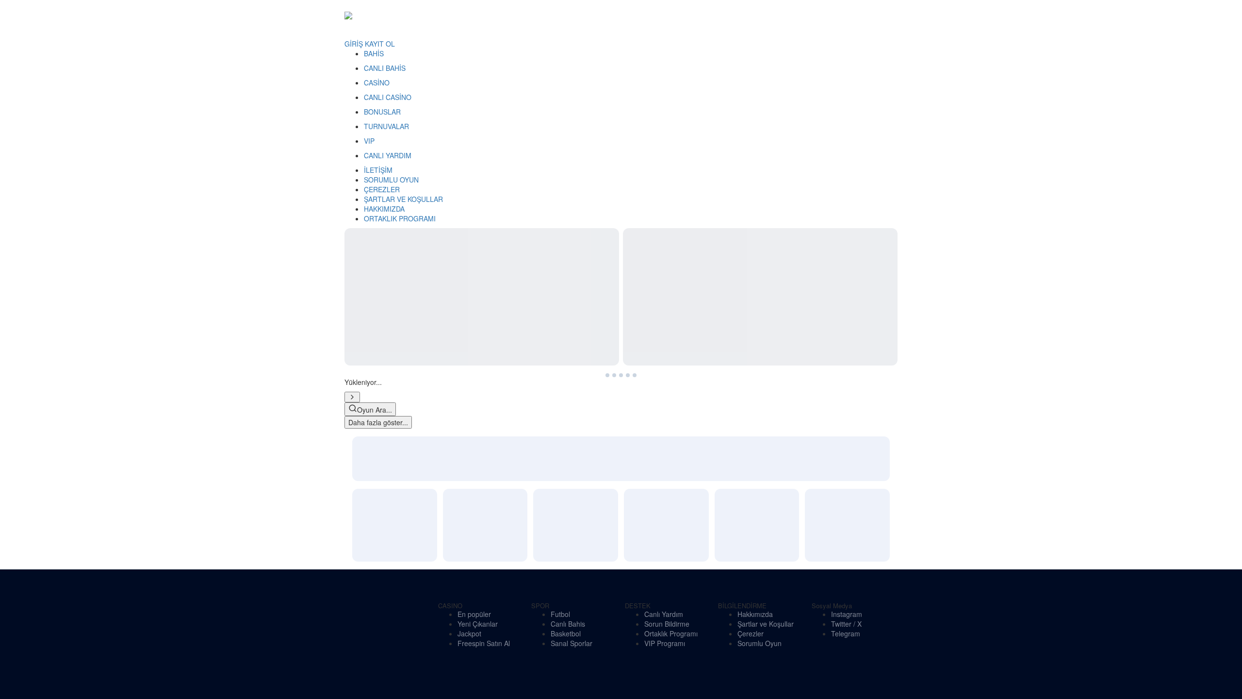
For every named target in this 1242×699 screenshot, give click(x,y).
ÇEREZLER (382, 189)
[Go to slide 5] (379, 259)
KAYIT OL (380, 44)
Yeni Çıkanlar (478, 367)
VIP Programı (664, 386)
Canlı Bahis (568, 367)
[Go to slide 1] (348, 259)
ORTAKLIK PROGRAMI (400, 218)
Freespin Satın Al (484, 386)
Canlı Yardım (663, 357)
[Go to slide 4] (372, 259)
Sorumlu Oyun (759, 386)
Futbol (560, 357)
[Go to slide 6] (387, 259)
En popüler (474, 357)
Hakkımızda (755, 357)
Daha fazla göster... (378, 306)
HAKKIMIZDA (384, 209)
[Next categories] (352, 281)
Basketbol (566, 377)
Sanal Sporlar (571, 386)
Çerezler (750, 377)
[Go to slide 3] (364, 259)
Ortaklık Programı (671, 377)
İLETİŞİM (378, 170)
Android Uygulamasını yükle (390, 485)
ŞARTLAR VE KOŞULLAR (403, 199)
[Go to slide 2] (356, 259)
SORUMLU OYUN (391, 179)
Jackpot (469, 377)
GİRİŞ (353, 44)
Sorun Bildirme (666, 367)
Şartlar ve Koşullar (765, 367)
